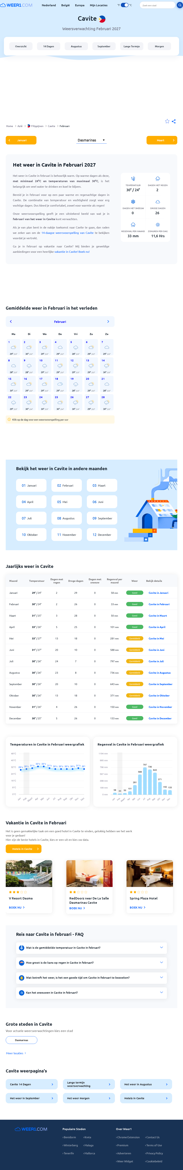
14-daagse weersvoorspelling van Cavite (67, 232)
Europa (80, 5)
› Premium (122, 1145)
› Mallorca (89, 1153)
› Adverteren (123, 1153)
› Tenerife (68, 1153)
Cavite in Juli (156, 661)
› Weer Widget (124, 1161)
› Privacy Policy (154, 1153)
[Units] (124, 5)
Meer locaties (14, 1053)
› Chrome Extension (128, 1137)
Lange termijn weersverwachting (78, 1084)
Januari (22, 140)
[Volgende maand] (108, 321)
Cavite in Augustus (160, 672)
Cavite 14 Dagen (20, 1084)
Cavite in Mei (156, 638)
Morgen (159, 46)
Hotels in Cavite (22, 849)
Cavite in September (160, 684)
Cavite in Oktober (159, 695)
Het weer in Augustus (138, 1084)
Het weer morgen (78, 1098)
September (104, 46)
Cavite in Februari (159, 604)
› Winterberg (70, 1145)
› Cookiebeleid (153, 1161)
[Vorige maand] (12, 321)
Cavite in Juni (156, 649)
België (65, 5)
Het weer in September (24, 1098)
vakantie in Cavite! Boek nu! (72, 251)
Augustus (76, 46)
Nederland (49, 5)
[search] (180, 5)
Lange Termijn (132, 46)
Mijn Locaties (98, 5)
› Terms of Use (153, 1145)
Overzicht (21, 46)
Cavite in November (160, 706)
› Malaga (88, 1145)
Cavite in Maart (158, 615)
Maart (160, 140)
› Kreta (87, 1137)
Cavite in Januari (158, 592)
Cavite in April (157, 627)
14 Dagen (48, 46)
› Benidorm (69, 1137)
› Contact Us (152, 1137)
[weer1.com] (16, 5)
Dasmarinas (21, 1040)
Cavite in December (160, 718)
